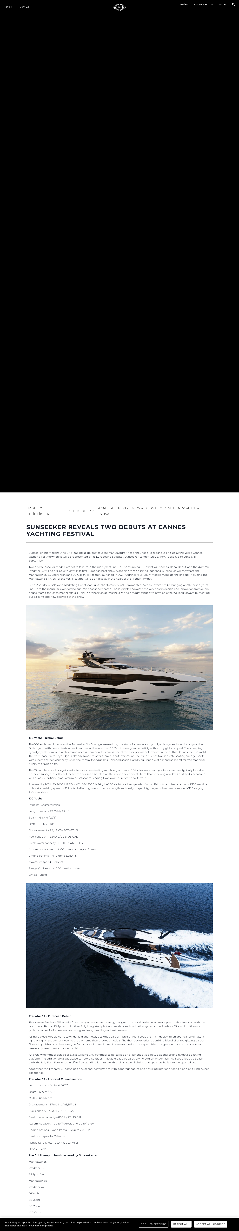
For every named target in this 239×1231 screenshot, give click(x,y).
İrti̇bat (185, 4)
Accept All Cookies (210, 1224)
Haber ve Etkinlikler (37, 511)
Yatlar (25, 7)
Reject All (181, 1224)
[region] (119, 1224)
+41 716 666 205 (203, 4)
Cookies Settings (154, 1224)
